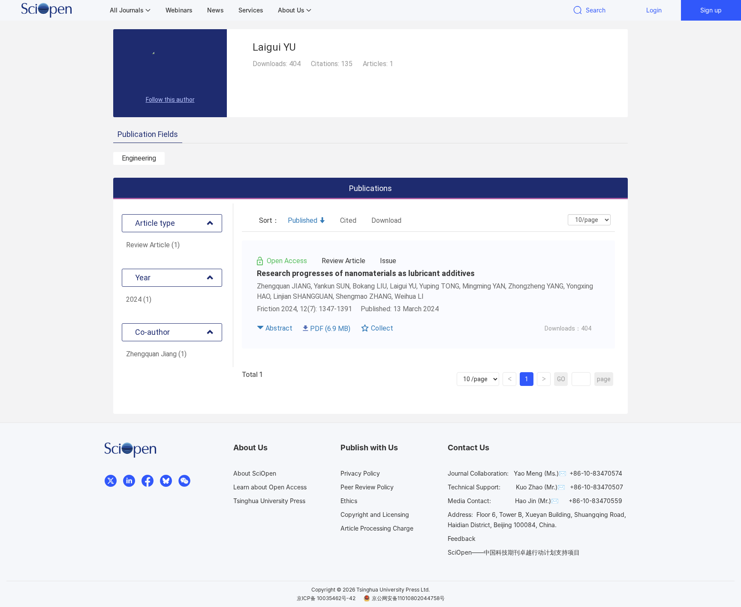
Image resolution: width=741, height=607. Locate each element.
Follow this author (170, 99)
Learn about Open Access (270, 487)
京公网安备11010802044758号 (408, 598)
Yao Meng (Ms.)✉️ (540, 473)
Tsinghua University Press (269, 500)
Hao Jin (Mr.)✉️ (536, 500)
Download (386, 220)
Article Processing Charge (376, 528)
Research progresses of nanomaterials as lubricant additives (366, 273)
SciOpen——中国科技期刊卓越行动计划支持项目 (514, 552)
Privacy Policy (360, 473)
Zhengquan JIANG (284, 286)
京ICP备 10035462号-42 (326, 598)
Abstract (278, 328)
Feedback (462, 538)
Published (302, 220)
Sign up (711, 10)
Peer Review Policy (367, 487)
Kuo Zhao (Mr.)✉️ (540, 487)
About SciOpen (254, 473)
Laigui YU (403, 286)
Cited (348, 220)
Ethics (348, 500)
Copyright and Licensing (374, 514)
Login (654, 10)
